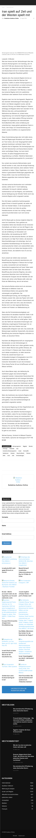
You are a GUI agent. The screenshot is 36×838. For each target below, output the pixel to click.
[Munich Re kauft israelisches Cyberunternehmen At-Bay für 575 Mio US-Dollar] (26, 561)
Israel (20, 451)
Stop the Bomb (20, 453)
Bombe (31, 446)
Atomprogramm (17, 446)
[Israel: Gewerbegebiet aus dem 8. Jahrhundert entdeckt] (26, 646)
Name (4, 525)
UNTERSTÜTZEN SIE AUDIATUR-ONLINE (19, 689)
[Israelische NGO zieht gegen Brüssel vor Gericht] (9, 561)
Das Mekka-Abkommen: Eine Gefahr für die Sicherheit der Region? (26, 633)
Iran (17, 448)
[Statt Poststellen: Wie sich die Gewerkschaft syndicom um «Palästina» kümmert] (26, 668)
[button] (3, 2)
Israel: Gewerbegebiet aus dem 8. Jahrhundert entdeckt (26, 658)
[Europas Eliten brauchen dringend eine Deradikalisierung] (9, 609)
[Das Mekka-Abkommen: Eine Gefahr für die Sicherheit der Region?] (26, 614)
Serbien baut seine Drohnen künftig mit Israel (8, 678)
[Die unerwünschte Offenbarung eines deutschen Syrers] (7, 711)
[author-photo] (18, 482)
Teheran (28, 453)
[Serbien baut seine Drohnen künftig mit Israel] (9, 668)
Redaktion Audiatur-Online (11, 18)
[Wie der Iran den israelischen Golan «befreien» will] (7, 747)
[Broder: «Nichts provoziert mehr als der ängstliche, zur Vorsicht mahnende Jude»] (9, 585)
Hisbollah (12, 448)
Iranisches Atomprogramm (9, 451)
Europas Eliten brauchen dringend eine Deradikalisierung (9, 623)
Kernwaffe (26, 451)
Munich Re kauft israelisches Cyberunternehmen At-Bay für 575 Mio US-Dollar (26, 572)
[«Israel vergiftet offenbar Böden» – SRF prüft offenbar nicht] (26, 585)
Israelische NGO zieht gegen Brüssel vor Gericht (9, 570)
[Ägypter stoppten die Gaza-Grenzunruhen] (7, 732)
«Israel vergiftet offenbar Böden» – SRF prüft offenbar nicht (26, 594)
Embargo (5, 448)
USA (13, 455)
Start (3, 7)
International (10, 7)
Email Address (6, 534)
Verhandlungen (20, 455)
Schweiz (12, 453)
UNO (4, 455)
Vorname (5, 517)
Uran (8, 455)
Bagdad (25, 446)
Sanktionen (5, 453)
